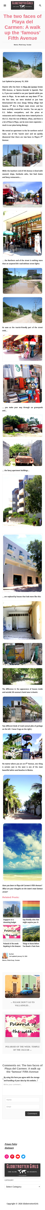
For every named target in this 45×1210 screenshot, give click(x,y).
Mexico (16, 45)
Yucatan (29, 45)
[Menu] (5, 5)
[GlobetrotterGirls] (22, 5)
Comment (32, 1113)
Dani (12, 954)
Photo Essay (22, 45)
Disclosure (9, 1147)
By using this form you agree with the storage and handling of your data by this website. (21, 1079)
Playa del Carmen (30, 86)
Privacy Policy (11, 1144)
